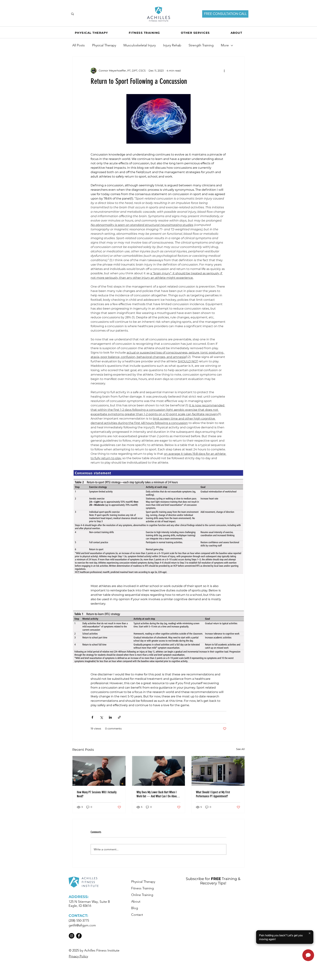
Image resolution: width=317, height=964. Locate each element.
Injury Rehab (172, 45)
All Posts (78, 45)
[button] (195, 32)
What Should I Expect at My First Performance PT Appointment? (213, 794)
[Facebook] (79, 936)
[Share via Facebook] (92, 717)
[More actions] (224, 70)
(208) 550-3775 (79, 921)
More (225, 45)
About (135, 901)
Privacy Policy (78, 956)
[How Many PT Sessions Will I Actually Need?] (98, 771)
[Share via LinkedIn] (110, 717)
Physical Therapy (104, 45)
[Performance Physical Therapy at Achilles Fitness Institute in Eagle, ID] (218, 771)
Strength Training (201, 45)
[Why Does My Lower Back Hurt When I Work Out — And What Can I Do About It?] (158, 771)
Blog (134, 908)
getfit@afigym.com (82, 925)
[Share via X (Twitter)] (101, 717)
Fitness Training (142, 888)
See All (240, 749)
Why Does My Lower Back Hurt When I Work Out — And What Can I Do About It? (156, 794)
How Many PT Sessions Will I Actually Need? (96, 794)
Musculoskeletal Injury (139, 45)
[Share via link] (119, 717)
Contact (137, 915)
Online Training (142, 895)
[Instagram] (71, 936)
